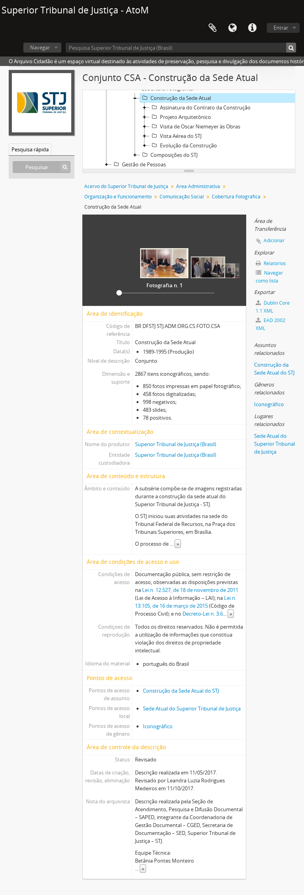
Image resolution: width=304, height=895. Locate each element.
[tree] (189, 129)
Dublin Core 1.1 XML (273, 307)
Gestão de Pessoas (144, 164)
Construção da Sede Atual (180, 98)
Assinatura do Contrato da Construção (205, 107)
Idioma (232, 28)
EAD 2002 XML (270, 324)
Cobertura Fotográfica (236, 196)
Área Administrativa (198, 186)
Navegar (40, 47)
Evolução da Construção (188, 145)
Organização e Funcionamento (118, 196)
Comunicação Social (182, 196)
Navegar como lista (269, 276)
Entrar (281, 27)
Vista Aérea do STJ (180, 135)
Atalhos (252, 28)
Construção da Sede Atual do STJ (181, 690)
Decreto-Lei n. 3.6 (202, 613)
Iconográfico (158, 726)
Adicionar (274, 240)
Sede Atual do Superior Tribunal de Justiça (192, 708)
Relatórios (274, 263)
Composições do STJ (174, 154)
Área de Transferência (212, 28)
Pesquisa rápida (30, 149)
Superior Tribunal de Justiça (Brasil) (175, 444)
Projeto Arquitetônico (185, 117)
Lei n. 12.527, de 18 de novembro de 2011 (190, 590)
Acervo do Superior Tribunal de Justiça (126, 186)
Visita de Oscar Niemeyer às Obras (200, 126)
